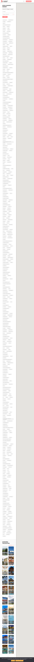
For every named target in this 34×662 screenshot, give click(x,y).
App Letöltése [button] (29, 1)
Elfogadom (13, 660)
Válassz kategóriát (6, 14)
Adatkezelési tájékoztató (19, 660)
